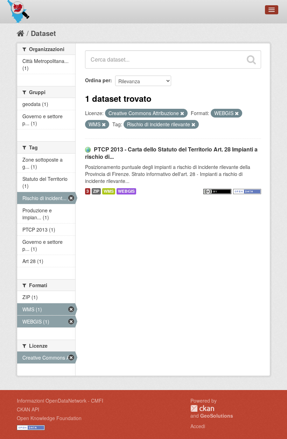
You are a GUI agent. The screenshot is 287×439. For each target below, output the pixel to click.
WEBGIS (126, 191)
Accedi (197, 426)
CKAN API (28, 409)
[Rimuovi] (182, 113)
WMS (109, 191)
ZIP (96, 191)
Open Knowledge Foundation (49, 418)
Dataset (43, 33)
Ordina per (97, 80)
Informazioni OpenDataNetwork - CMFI (60, 400)
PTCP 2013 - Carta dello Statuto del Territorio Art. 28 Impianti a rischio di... (171, 153)
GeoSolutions (216, 415)
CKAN (202, 408)
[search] (251, 59)
